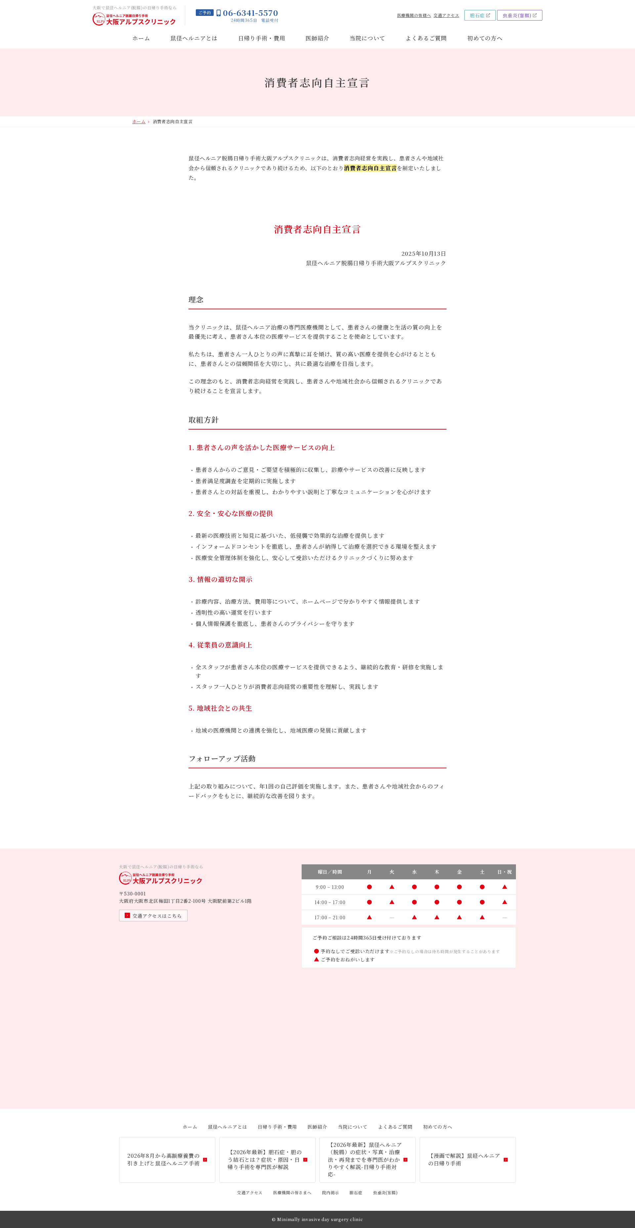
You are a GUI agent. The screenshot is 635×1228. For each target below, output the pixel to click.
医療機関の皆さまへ (292, 1192)
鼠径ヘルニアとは (194, 38)
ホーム (141, 38)
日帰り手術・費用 (261, 38)
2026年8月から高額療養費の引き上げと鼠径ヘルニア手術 (163, 1159)
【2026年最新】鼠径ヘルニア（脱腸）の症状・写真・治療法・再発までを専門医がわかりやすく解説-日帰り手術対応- (365, 1159)
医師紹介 (317, 38)
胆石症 (477, 15)
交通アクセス (446, 15)
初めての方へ (485, 38)
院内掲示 (330, 1192)
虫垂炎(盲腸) (517, 15)
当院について (367, 38)
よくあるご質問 (426, 38)
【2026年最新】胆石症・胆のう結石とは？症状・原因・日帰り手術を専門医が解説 (265, 1159)
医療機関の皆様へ (414, 15)
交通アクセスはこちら (157, 915)
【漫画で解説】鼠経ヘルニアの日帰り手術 (464, 1159)
